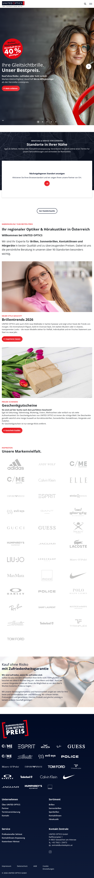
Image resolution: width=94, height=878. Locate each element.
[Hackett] (78, 527)
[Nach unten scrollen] (2, 120)
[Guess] (47, 527)
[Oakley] (15, 591)
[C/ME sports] (15, 480)
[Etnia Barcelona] (78, 496)
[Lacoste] (78, 543)
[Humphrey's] (15, 543)
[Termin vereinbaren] (89, 871)
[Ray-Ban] (15, 607)
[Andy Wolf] (47, 464)
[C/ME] (78, 464)
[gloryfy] (78, 511)
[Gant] (47, 511)
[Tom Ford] (15, 639)
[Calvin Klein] (47, 480)
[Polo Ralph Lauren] (78, 591)
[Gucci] (15, 527)
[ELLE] (78, 480)
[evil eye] (15, 511)
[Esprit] (47, 496)
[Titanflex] (78, 623)
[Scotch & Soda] (78, 607)
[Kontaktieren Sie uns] (89, 864)
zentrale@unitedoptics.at (62, 845)
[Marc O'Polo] (78, 559)
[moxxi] (47, 575)
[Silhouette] (15, 623)
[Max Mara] (15, 575)
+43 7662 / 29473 (59, 842)
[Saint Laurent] (47, 607)
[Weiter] (88, 66)
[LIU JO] (15, 559)
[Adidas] (15, 464)
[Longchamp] (47, 559)
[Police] (47, 591)
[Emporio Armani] (15, 496)
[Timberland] (47, 623)
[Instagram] (50, 851)
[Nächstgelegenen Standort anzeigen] (47, 183)
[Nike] (78, 575)
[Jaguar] (47, 543)
